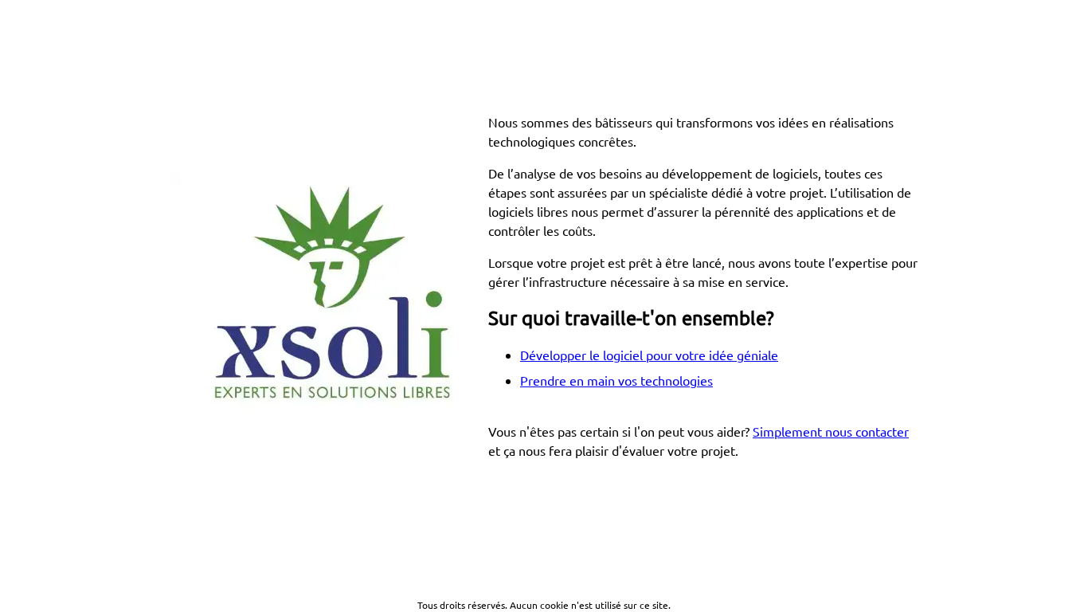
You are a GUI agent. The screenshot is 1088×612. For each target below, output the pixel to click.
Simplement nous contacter (831, 431)
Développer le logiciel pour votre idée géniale (649, 355)
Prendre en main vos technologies (616, 380)
